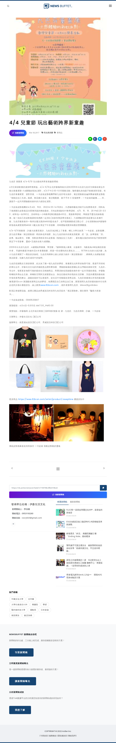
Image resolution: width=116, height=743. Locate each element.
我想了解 (20, 710)
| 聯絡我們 (71, 735)
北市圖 (31, 599)
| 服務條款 (52, 735)
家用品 (59, 132)
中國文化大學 (17, 599)
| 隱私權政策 (62, 735)
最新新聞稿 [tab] (75, 501)
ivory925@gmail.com (32, 517)
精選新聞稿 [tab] (62, 501)
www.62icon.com (49, 285)
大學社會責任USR (19, 604)
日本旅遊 (45, 610)
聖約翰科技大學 (18, 610)
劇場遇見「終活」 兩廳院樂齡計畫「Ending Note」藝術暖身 (81, 535)
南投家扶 (15, 615)
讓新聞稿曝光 (22, 681)
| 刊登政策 (44, 735)
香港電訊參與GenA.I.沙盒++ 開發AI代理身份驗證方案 (84, 576)
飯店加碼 (28, 615)
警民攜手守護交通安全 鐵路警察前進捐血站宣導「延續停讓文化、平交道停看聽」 (84, 548)
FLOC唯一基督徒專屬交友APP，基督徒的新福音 (84, 511)
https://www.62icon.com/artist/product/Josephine (45, 399)
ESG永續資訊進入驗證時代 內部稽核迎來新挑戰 (84, 523)
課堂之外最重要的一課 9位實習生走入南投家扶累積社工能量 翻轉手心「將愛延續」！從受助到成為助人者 (84, 563)
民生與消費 (48, 132)
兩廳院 (35, 604)
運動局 (33, 610)
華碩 (45, 604)
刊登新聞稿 (21, 652)
